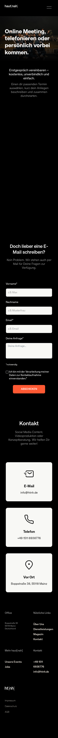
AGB (7, 711)
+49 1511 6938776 (38, 664)
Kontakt (38, 639)
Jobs (7, 667)
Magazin (38, 634)
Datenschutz (11, 706)
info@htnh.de (41, 672)
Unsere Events (13, 662)
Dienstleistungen (43, 629)
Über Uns (38, 624)
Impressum (10, 700)
